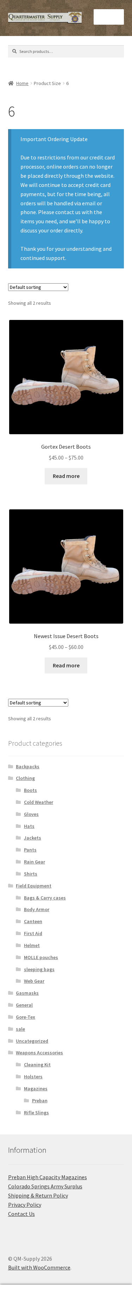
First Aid (33, 933)
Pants (30, 850)
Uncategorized (32, 1041)
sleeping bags (39, 969)
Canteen (33, 921)
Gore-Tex (25, 1017)
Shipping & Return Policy (38, 1195)
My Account (22, 1297)
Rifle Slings (36, 1112)
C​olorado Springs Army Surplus (45, 1186)
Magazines (36, 1088)
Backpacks (27, 766)
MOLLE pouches (41, 957)
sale (20, 1029)
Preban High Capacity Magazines (47, 1177)
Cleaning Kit (37, 1064)
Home (22, 83)
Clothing (25, 778)
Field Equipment (33, 886)
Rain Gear (34, 862)
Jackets (32, 838)
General (24, 1005)
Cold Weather (38, 802)
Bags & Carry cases (45, 898)
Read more (66, 475)
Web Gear (34, 981)
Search (66, 1297)
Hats (29, 826)
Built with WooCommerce (39, 1267)
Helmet (32, 945)
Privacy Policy (24, 1204)
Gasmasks (27, 993)
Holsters (33, 1076)
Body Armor (36, 909)
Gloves (31, 814)
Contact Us (21, 1213)
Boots (30, 790)
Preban (40, 1100)
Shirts (30, 874)
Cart (101, 1291)
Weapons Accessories (39, 1052)
